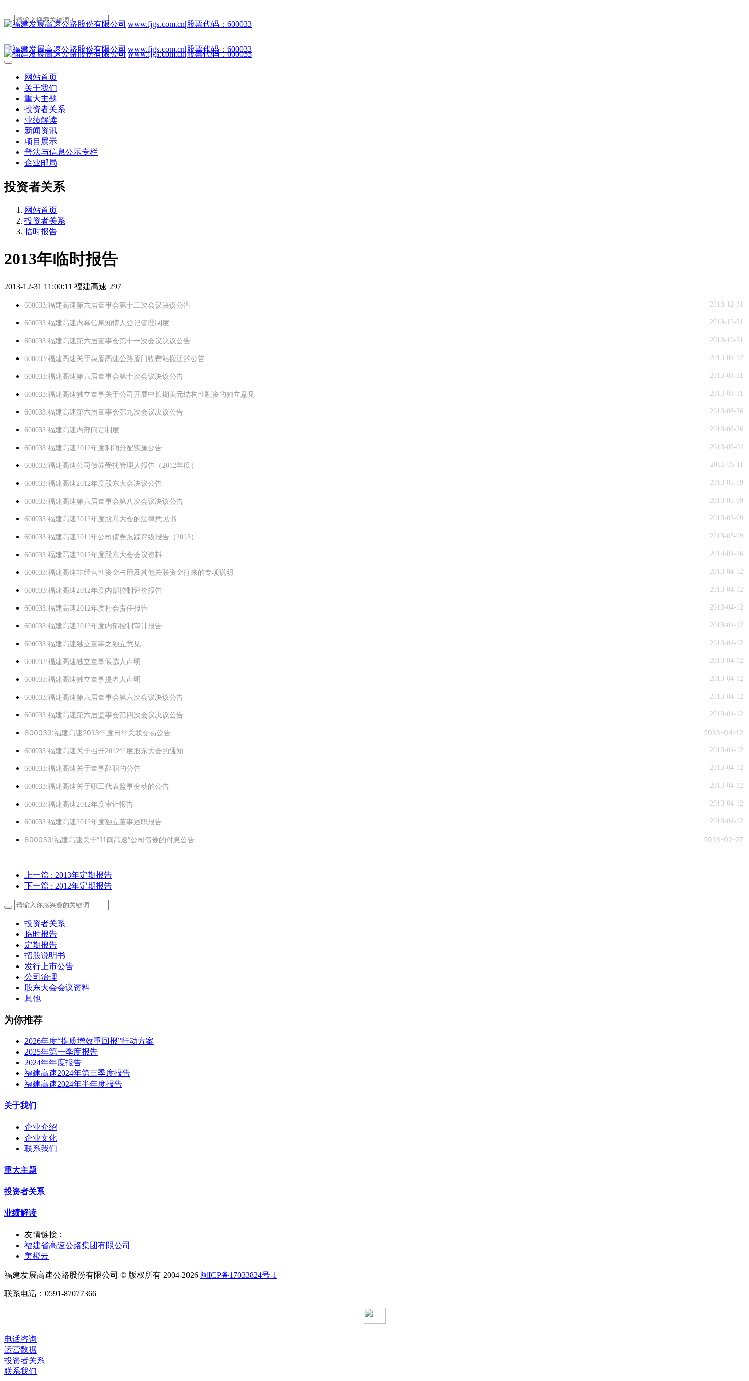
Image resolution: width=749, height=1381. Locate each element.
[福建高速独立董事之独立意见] (153, 644)
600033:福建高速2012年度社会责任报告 (86, 608)
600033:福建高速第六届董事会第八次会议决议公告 (103, 501)
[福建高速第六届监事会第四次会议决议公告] (195, 715)
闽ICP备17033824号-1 (238, 1274)
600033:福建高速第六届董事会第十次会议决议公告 (103, 376)
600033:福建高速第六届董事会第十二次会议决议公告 (107, 305)
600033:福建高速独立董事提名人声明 (82, 679)
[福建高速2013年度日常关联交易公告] (183, 732)
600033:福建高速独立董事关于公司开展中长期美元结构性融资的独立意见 (139, 394)
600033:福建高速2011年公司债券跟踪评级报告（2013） (111, 537)
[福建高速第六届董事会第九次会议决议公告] (195, 412)
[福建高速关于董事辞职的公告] (153, 768)
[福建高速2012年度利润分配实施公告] (174, 448)
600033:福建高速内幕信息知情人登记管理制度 (96, 323)
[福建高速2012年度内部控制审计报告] (174, 626)
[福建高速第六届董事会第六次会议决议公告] (195, 697)
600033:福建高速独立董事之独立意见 (82, 644)
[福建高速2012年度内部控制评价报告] (174, 590)
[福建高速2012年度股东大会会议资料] (174, 555)
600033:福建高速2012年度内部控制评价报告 (93, 590)
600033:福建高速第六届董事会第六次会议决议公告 (103, 697)
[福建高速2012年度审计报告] (145, 804)
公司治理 (40, 977)
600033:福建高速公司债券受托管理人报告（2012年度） (111, 465)
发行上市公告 (48, 966)
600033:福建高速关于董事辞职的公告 (82, 768)
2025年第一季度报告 (61, 1051)
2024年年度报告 (53, 1062)
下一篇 (68, 885)
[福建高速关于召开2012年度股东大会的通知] (195, 751)
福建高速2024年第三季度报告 (77, 1073)
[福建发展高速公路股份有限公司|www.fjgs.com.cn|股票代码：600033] (374, 24)
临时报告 (40, 231)
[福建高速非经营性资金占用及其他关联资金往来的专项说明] (245, 572)
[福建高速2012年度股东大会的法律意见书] (188, 519)
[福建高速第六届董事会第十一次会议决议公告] (203, 341)
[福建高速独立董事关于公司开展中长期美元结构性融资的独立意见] (267, 394)
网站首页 (40, 77)
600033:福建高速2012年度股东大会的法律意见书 (100, 519)
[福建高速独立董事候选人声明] (153, 662)
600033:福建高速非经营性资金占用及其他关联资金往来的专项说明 (128, 572)
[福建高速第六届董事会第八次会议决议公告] (195, 501)
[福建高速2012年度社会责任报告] (160, 608)
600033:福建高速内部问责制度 (71, 430)
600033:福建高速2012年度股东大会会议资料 (93, 555)
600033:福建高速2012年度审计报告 (78, 804)
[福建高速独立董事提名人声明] (153, 679)
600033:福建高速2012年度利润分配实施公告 (93, 448)
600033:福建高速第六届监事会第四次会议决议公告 (103, 715)
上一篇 (68, 875)
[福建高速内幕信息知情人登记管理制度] (181, 323)
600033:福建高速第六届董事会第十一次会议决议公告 (107, 341)
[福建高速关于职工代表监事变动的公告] (181, 786)
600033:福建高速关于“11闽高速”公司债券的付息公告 (109, 839)
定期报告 (40, 945)
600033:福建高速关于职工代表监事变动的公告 (96, 786)
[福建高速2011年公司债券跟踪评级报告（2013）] (210, 537)
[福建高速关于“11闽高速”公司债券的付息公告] (207, 839)
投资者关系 (44, 220)
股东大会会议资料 (57, 987)
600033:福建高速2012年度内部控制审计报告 (93, 626)
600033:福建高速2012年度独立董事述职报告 (93, 822)
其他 (32, 998)
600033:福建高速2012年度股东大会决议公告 (93, 483)
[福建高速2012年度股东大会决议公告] (174, 483)
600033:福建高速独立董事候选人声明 (82, 662)
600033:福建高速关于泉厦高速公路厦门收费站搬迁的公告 (114, 359)
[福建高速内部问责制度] (131, 430)
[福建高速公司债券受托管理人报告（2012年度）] (210, 465)
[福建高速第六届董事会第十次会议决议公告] (195, 376)
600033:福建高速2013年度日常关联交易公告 (97, 732)
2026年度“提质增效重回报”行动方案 (89, 1041)
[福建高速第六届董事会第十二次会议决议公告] (203, 305)
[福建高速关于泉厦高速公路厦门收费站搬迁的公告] (217, 359)
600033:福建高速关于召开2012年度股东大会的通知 (103, 751)
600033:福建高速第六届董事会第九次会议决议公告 (103, 412)
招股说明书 (44, 955)
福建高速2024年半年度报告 (73, 1084)
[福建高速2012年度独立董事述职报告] (174, 822)
